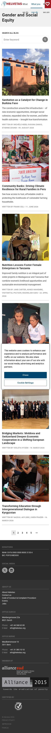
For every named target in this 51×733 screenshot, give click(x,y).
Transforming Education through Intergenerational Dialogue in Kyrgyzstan (21, 509)
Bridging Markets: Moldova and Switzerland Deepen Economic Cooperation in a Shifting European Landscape (23, 438)
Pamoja (5, 728)
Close (25, 375)
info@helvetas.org (17, 628)
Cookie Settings (25, 383)
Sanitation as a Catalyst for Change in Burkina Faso (25, 101)
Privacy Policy (8, 720)
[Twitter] (4, 571)
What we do (25, 5)
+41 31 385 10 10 (17, 649)
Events (5, 600)
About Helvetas (8, 592)
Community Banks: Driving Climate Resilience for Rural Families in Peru (24, 187)
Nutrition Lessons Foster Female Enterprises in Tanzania (21, 266)
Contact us (6, 595)
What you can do (35, 5)
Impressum (6, 724)
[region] (25, 366)
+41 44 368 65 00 (17, 625)
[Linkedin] (11, 571)
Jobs (4, 603)
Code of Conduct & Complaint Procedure (19, 598)
